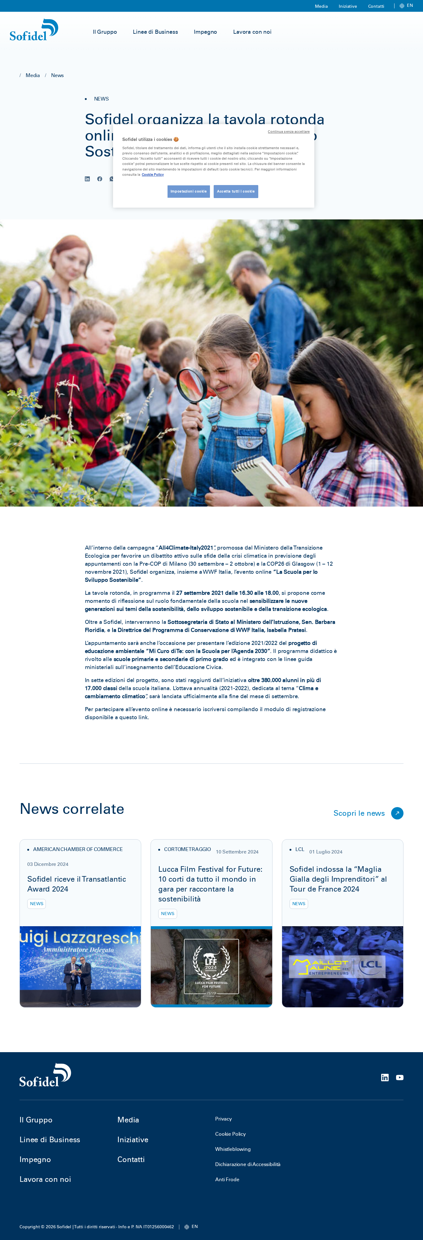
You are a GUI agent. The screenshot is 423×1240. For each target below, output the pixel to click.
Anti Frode (227, 1179)
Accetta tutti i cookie (236, 191)
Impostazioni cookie (189, 191)
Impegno (205, 31)
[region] (213, 166)
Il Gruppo (105, 31)
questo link (133, 717)
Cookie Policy (230, 1134)
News (57, 75)
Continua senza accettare (289, 132)
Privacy (223, 1119)
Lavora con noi (252, 31)
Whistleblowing (233, 1149)
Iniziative (348, 6)
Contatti (376, 6)
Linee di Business (155, 31)
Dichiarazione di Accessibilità (248, 1164)
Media (321, 6)
